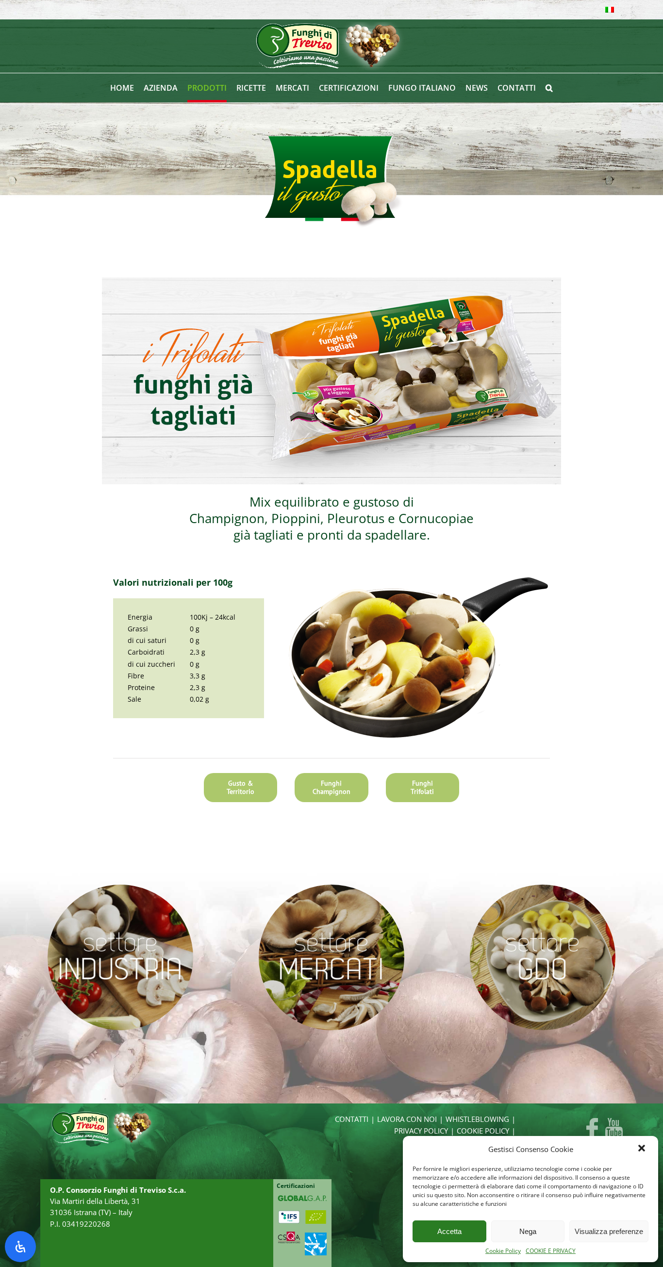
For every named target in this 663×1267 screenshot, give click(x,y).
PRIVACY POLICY (421, 1130)
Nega (527, 1231)
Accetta (449, 1231)
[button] (642, 1149)
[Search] (549, 87)
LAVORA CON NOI (407, 1119)
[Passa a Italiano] (609, 10)
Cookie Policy (503, 1251)
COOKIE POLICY (483, 1130)
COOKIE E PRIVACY (551, 1251)
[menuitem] (127, 87)
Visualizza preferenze (609, 1231)
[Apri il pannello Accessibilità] (20, 1246)
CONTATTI (351, 1119)
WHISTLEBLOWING (477, 1119)
